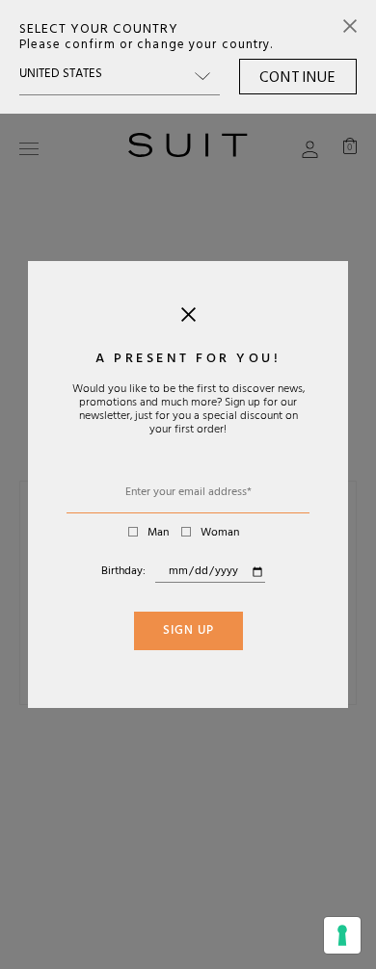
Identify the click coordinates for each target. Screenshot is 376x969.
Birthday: (123, 572)
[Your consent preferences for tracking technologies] (342, 935)
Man (158, 533)
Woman (220, 533)
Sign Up (188, 631)
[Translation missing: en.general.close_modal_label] (188, 319)
